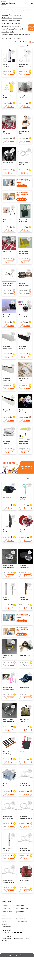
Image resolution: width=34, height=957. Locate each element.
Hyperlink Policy (20, 918)
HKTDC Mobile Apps (22, 908)
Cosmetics (18, 26)
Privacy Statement (6, 918)
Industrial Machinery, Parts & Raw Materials (14, 29)
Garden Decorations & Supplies (11, 23)
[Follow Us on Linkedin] (9, 932)
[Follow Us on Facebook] (2, 932)
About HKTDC (20, 905)
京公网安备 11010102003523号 (7, 925)
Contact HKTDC (6, 908)
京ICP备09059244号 (21, 921)
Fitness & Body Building (8, 32)
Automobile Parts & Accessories (11, 34)
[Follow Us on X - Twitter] (6, 932)
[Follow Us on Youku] (21, 932)
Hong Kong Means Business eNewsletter (8, 911)
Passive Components (8, 26)
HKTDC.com (5, 905)
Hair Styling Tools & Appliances (11, 20)
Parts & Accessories (15, 15)
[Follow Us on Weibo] (12, 932)
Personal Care (26, 34)
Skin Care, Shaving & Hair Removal (12, 18)
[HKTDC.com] (17, 902)
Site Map (4, 921)
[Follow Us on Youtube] (18, 932)
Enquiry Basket (17, 955)
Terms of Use (20, 915)
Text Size (4, 915)
